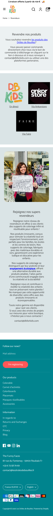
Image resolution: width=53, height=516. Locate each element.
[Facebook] (4, 445)
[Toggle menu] (4, 9)
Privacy (6, 430)
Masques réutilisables (14, 400)
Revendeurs (15, 18)
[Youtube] (9, 445)
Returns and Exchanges (15, 422)
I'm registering (15, 364)
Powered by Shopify (41, 508)
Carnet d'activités (11, 387)
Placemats (8, 396)
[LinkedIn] (18, 445)
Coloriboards (9, 391)
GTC (5, 426)
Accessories (9, 404)
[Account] (40, 8)
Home (5, 18)
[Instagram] (13, 445)
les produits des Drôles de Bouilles (32, 41)
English (30, 487)
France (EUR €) (11, 487)
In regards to (9, 418)
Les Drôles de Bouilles (24, 508)
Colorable (8, 383)
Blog (5, 435)
